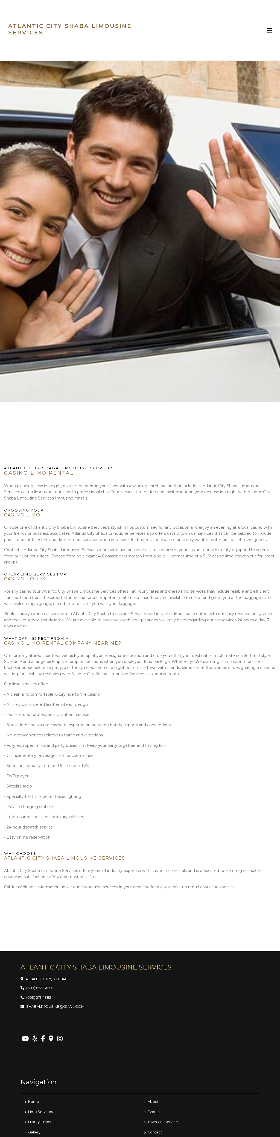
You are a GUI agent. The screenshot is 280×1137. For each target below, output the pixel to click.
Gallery (33, 1132)
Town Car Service (162, 1122)
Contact (154, 1132)
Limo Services (40, 1112)
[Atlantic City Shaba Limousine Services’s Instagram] (60, 1038)
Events (153, 1112)
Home (33, 1102)
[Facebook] (43, 1038)
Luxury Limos (39, 1122)
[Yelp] (35, 1038)
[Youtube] (25, 1038)
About (153, 1102)
